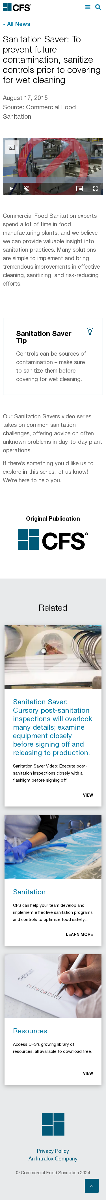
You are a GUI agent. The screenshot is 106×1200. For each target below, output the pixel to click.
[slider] (53, 180)
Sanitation (29, 892)
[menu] (87, 7)
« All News (16, 24)
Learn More (79, 934)
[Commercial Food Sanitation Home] (17, 7)
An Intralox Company (53, 1158)
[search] (98, 7)
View (88, 795)
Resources (30, 1031)
